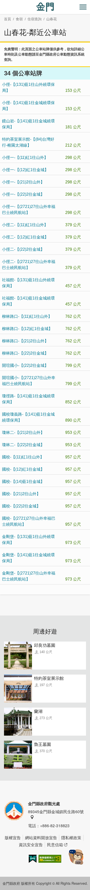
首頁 (7, 19)
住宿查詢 (35, 19)
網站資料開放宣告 (41, 837)
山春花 (51, 19)
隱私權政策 (71, 837)
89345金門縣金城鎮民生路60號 (56, 811)
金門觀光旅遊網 (45, 7)
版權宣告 (13, 837)
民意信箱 (55, 844)
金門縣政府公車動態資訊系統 (61, 54)
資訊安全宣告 (31, 844)
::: (1, 3)
